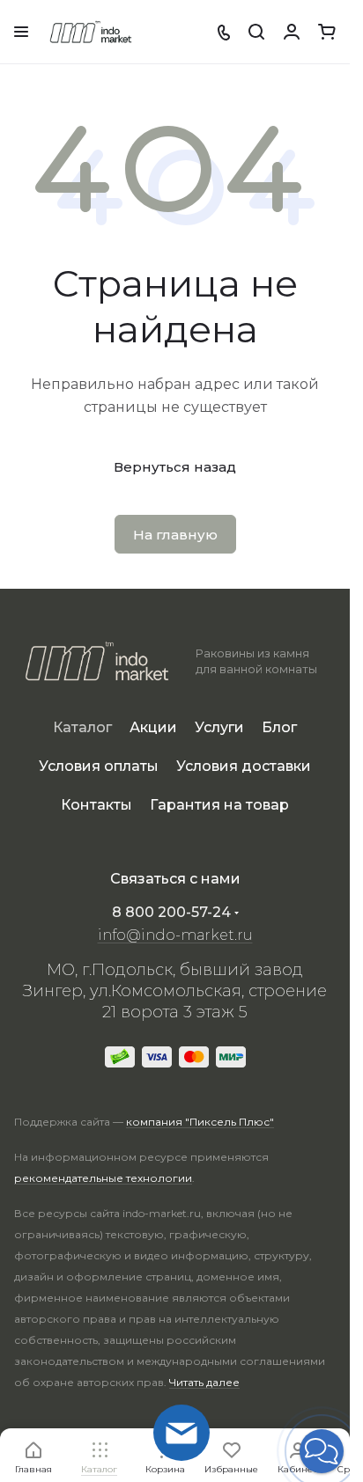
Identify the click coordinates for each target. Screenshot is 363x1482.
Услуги (219, 727)
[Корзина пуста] (327, 31)
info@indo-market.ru (175, 935)
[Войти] (291, 31)
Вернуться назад (175, 467)
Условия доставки (243, 766)
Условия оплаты (99, 766)
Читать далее (204, 1382)
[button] (322, 1451)
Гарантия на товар (219, 804)
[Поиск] (256, 31)
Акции (153, 727)
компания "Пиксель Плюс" (200, 1121)
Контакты (96, 804)
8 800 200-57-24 (171, 912)
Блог (279, 727)
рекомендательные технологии (103, 1178)
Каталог (82, 727)
